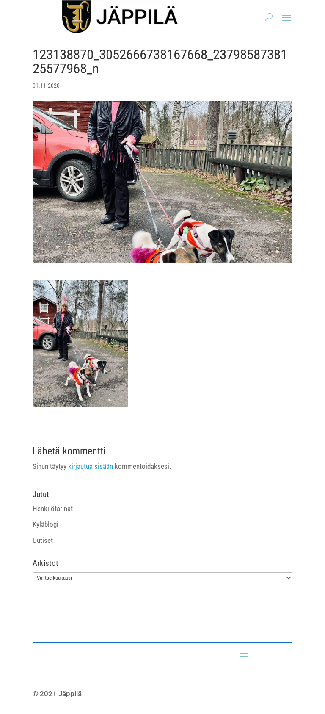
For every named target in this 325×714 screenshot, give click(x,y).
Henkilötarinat (53, 508)
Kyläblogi (45, 524)
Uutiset (43, 540)
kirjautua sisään (90, 466)
